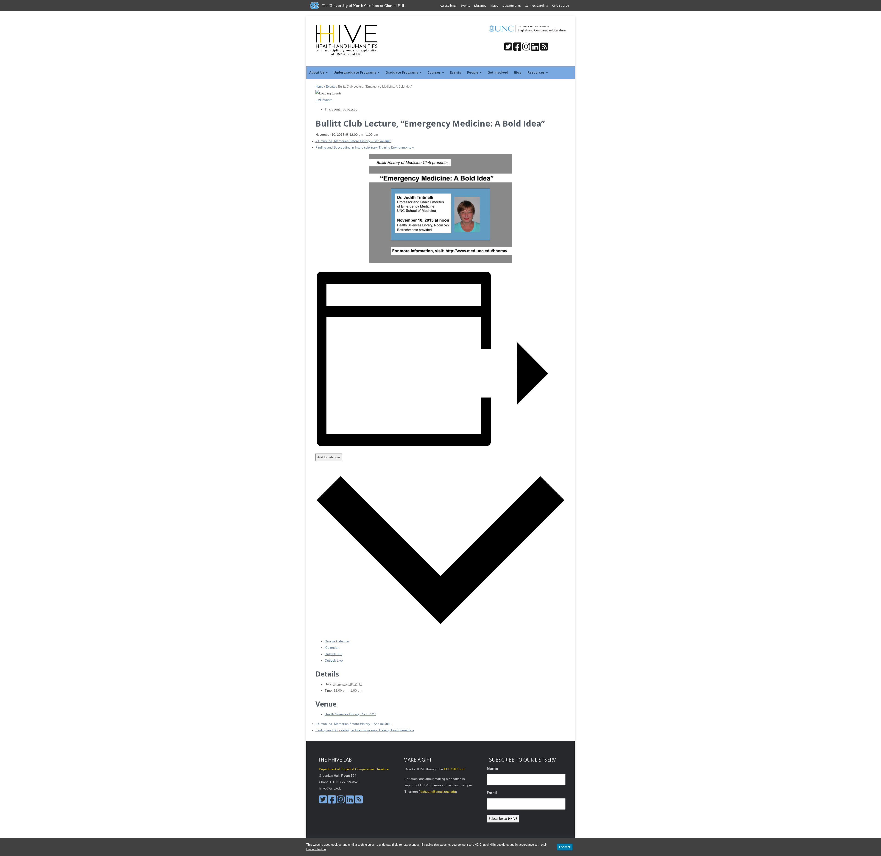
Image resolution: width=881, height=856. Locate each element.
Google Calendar (337, 641)
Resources (536, 72)
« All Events (323, 100)
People (473, 72)
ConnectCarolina (536, 5)
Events (465, 5)
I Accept (564, 847)
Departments (511, 5)
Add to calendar (328, 457)
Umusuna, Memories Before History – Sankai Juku (353, 141)
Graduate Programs (402, 72)
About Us (317, 72)
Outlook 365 (333, 654)
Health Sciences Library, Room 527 (350, 714)
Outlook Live (334, 660)
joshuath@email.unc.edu (438, 791)
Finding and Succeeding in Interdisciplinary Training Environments (364, 147)
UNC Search (560, 5)
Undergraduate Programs (355, 72)
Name (492, 768)
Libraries (480, 5)
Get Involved (498, 72)
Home (319, 86)
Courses (434, 72)
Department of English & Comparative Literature (354, 769)
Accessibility (448, 5)
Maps (494, 5)
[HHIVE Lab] (347, 40)
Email (492, 792)
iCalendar (332, 647)
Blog (517, 72)
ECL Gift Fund (454, 769)
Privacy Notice (316, 849)
